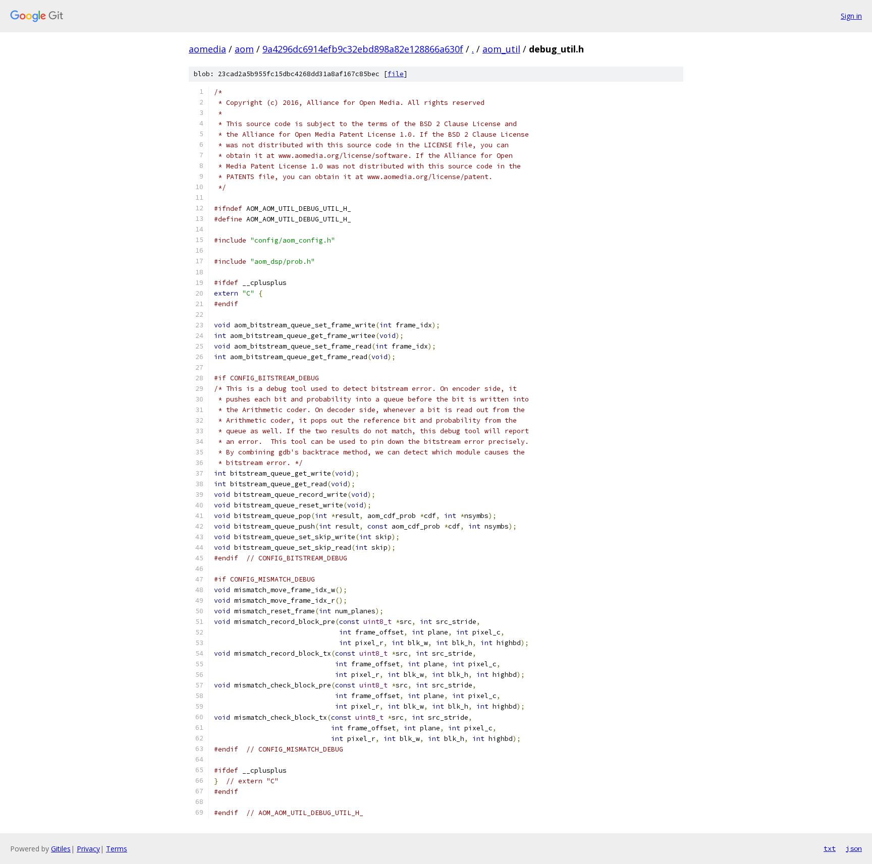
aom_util (501, 49)
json (854, 848)
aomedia (207, 49)
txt (830, 848)
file (396, 74)
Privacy (88, 848)
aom (244, 49)
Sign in (851, 16)
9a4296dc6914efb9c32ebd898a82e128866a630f (362, 49)
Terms (116, 848)
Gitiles (61, 848)
